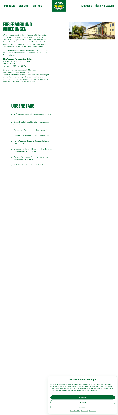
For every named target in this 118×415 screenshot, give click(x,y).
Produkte (9, 6)
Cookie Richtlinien (75, 411)
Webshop (24, 6)
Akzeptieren (83, 397)
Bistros (37, 6)
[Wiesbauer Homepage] (59, 6)
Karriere (86, 6)
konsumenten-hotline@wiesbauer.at (18, 72)
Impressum (92, 411)
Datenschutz (84, 411)
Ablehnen (83, 402)
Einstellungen (83, 407)
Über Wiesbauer (104, 6)
